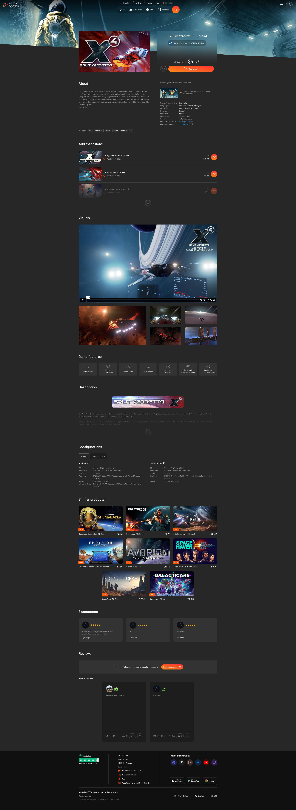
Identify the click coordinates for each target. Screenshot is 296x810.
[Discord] (174, 762)
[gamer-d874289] (156, 688)
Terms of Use (123, 755)
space (116, 131)
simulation (98, 131)
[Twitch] (214, 762)
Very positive (184, 124)
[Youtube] (206, 762)
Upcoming (148, 3)
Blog (157, 3)
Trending (126, 3)
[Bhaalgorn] (180, 625)
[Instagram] (190, 762)
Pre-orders (137, 3)
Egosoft (182, 111)
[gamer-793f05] (133, 625)
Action (181, 119)
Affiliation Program (125, 763)
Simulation (189, 119)
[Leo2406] (109, 688)
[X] (182, 762)
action (108, 131)
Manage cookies (85, 796)
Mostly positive (185, 121)
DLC (90, 131)
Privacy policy (123, 759)
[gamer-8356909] (85, 625)
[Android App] (193, 781)
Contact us (122, 767)
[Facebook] (198, 762)
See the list (183, 103)
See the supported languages (190, 105)
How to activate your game (189, 108)
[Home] (11, 5)
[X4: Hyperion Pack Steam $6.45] (90, 157)
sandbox (124, 131)
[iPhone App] (177, 781)
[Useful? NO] (140, 736)
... (131, 131)
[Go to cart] (281, 5)
